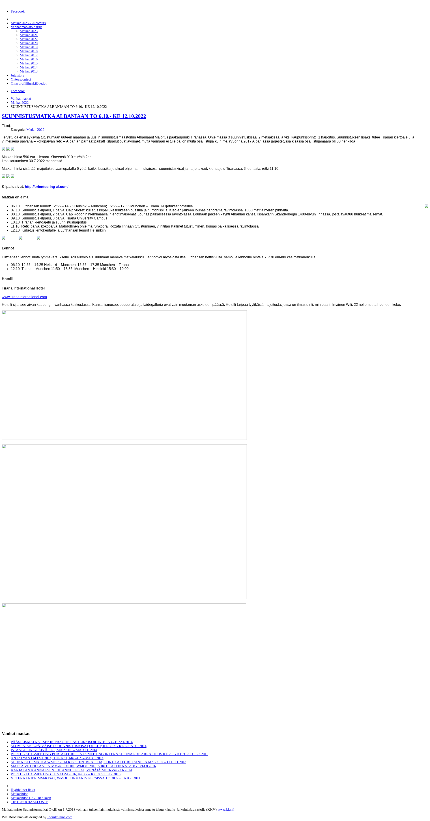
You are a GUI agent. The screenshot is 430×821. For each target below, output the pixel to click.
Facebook (18, 11)
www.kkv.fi (225, 809)
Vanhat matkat (21, 98)
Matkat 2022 (20, 102)
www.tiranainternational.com (24, 297)
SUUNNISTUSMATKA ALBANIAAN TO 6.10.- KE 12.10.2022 (74, 116)
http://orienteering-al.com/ (46, 187)
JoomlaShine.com (59, 817)
